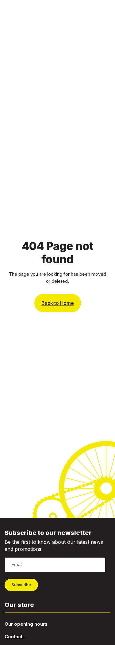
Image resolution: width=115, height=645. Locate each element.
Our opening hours (26, 624)
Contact (13, 636)
